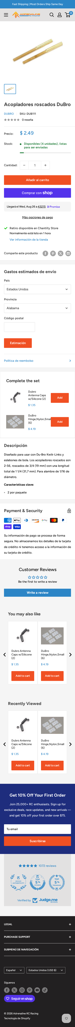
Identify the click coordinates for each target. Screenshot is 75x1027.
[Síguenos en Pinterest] (29, 990)
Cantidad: (10, 165)
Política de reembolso (18, 361)
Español (10, 970)
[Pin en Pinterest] (53, 253)
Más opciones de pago (37, 217)
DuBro (9, 113)
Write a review (37, 593)
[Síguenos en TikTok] (45, 990)
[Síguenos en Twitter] (14, 990)
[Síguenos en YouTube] (37, 990)
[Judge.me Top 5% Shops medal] (38, 882)
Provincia (10, 299)
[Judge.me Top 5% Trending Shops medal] (57, 882)
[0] (67, 14)
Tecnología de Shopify (17, 1018)
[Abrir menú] (6, 14)
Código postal (14, 318)
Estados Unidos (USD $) (42, 970)
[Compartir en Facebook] (45, 253)
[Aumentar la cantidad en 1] (45, 165)
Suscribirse (38, 841)
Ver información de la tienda (29, 239)
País (7, 280)
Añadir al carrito (37, 180)
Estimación (18, 343)
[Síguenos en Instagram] (22, 990)
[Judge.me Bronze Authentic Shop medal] (18, 882)
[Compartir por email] (68, 253)
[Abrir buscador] (52, 15)
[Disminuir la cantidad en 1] (24, 165)
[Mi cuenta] (60, 15)
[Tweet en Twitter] (60, 253)
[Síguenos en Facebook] (7, 990)
